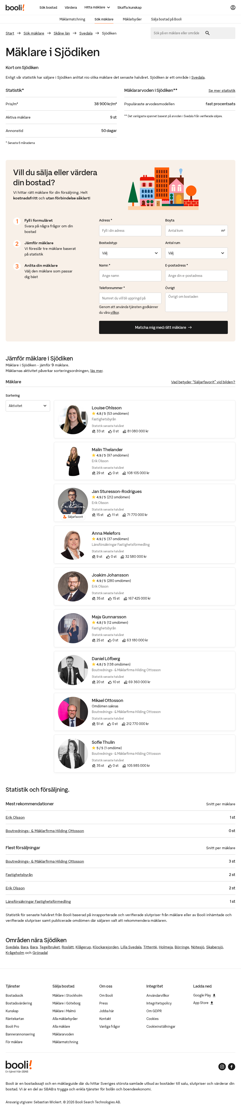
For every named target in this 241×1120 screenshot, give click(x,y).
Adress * (105, 220)
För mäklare (14, 1042)
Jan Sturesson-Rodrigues (117, 491)
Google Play (202, 995)
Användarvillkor (157, 995)
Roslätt (68, 947)
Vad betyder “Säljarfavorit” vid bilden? (203, 382)
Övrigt (170, 288)
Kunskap (12, 1011)
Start (10, 33)
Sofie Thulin (103, 742)
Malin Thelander (107, 449)
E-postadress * (176, 265)
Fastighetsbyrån (19, 874)
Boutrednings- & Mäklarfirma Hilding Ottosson (45, 830)
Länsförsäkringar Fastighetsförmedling (38, 901)
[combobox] (178, 33)
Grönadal (40, 952)
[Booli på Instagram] (222, 1066)
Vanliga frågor (109, 1026)
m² (223, 231)
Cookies (152, 1019)
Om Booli (106, 995)
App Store (201, 1003)
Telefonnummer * (112, 288)
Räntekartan (15, 1019)
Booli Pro (12, 1026)
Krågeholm (15, 952)
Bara (24, 947)
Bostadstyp (108, 243)
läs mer (96, 370)
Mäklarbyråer (132, 19)
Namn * (104, 265)
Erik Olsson (15, 817)
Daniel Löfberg (106, 658)
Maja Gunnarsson (109, 617)
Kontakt (105, 1019)
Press (103, 1003)
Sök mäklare (104, 19)
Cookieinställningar (160, 1026)
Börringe (182, 947)
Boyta (169, 220)
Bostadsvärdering (19, 1003)
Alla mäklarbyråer (65, 1019)
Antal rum (172, 243)
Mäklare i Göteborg (66, 1003)
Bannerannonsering (20, 1034)
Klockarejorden (106, 947)
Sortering (13, 395)
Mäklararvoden (63, 1034)
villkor (114, 312)
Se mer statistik (222, 90)
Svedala (85, 33)
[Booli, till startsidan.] (15, 7)
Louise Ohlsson (107, 408)
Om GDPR (154, 1011)
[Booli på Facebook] (231, 1066)
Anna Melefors (106, 533)
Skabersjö (214, 947)
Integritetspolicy (159, 1003)
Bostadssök (14, 995)
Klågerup (83, 947)
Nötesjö (197, 947)
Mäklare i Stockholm (67, 995)
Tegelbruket (50, 947)
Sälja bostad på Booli (166, 19)
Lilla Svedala (130, 947)
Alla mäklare (61, 1026)
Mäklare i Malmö (64, 1011)
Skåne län (62, 33)
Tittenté (150, 947)
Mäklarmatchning (72, 19)
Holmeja (166, 947)
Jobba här (106, 1011)
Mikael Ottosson (107, 700)
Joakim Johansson (110, 575)
